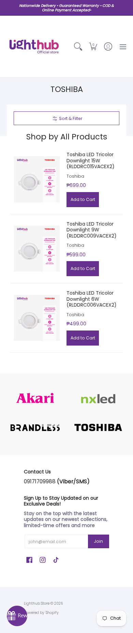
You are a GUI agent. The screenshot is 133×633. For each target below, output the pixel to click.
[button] (93, 46)
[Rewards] (17, 616)
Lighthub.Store (36, 603)
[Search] (78, 46)
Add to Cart (83, 199)
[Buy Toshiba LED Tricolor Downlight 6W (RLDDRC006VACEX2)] (37, 318)
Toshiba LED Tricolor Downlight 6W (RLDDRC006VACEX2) (91, 298)
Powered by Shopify (41, 612)
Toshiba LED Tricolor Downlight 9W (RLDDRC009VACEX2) (91, 229)
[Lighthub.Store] (34, 46)
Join (98, 541)
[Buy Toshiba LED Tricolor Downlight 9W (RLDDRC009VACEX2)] (37, 249)
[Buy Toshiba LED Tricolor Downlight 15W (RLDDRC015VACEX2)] (37, 179)
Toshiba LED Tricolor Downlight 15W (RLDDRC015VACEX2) (90, 160)
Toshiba (75, 176)
